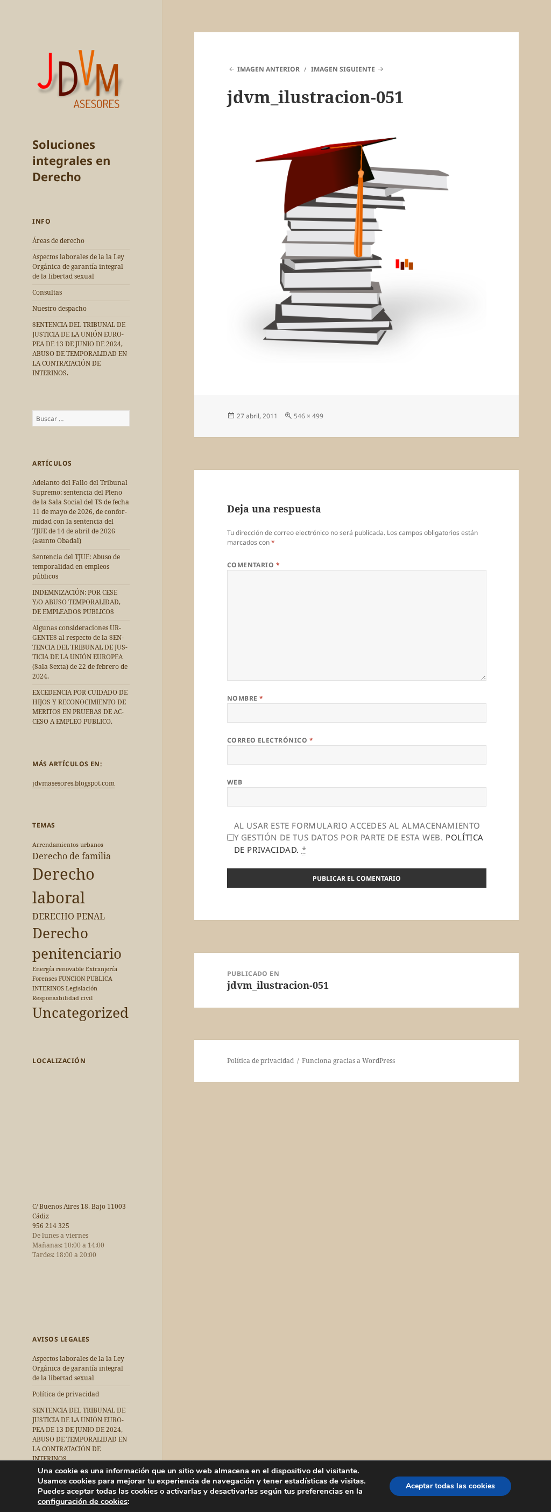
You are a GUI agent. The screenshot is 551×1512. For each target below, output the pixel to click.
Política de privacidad (65, 1394)
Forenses (44, 978)
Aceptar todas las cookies (450, 1486)
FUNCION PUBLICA (85, 978)
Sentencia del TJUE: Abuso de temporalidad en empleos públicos (76, 566)
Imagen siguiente (343, 69)
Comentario (253, 564)
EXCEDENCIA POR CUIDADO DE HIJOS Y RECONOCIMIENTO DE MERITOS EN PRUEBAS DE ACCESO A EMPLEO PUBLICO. (80, 707)
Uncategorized (80, 1012)
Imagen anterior (268, 69)
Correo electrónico (270, 740)
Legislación (81, 988)
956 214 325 (50, 1225)
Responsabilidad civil (62, 998)
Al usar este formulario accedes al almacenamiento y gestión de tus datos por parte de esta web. (359, 837)
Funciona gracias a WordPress (348, 1060)
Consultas (47, 292)
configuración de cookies (83, 1501)
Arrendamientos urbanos (67, 844)
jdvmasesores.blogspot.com (73, 783)
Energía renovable (58, 969)
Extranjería (101, 969)
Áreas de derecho (58, 240)
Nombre (245, 698)
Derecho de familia (71, 856)
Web (234, 782)
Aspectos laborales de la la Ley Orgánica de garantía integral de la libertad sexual (78, 266)
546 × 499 (308, 415)
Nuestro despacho (59, 308)
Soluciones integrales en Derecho (71, 160)
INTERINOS (48, 988)
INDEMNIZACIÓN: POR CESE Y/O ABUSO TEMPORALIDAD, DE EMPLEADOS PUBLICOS (76, 602)
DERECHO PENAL (68, 916)
